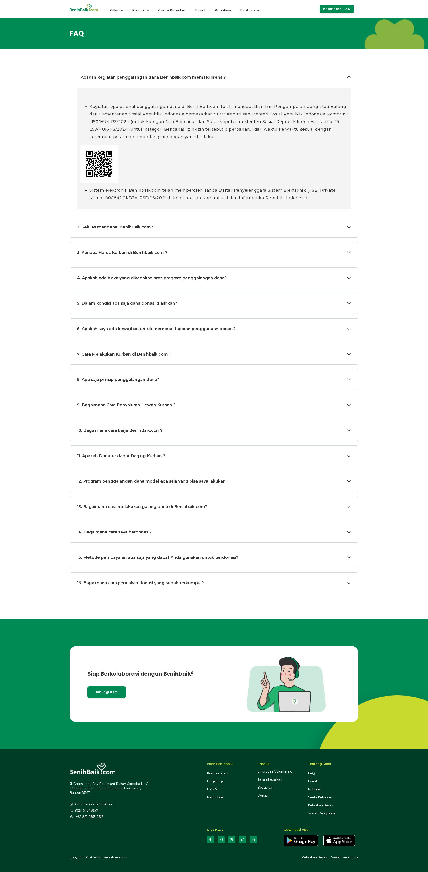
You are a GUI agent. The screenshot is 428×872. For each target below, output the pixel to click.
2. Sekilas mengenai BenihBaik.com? (115, 227)
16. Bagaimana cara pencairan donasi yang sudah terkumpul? (140, 582)
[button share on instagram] (221, 839)
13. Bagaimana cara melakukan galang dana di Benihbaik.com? (142, 506)
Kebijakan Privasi (321, 805)
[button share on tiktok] (242, 839)
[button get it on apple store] (339, 840)
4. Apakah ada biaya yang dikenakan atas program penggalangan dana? (152, 278)
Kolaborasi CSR (337, 9)
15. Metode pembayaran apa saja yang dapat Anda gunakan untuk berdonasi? (157, 557)
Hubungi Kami (107, 692)
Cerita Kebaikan (320, 797)
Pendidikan (215, 797)
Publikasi (314, 789)
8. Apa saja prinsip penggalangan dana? (118, 379)
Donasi (262, 796)
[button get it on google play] (301, 840)
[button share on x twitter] (231, 839)
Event (312, 781)
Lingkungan (216, 781)
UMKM (212, 789)
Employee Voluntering (274, 771)
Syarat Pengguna (321, 813)
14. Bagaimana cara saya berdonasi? (114, 532)
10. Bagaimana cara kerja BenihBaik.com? (120, 430)
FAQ (311, 773)
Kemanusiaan (217, 773)
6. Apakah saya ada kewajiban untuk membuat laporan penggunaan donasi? (156, 328)
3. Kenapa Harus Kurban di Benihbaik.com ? (122, 252)
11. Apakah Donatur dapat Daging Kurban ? (121, 455)
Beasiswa (264, 788)
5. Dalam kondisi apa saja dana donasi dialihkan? (127, 303)
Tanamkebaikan (269, 779)
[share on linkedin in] (253, 839)
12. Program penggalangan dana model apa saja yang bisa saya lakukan (151, 481)
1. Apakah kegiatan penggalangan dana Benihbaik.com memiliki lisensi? (151, 77)
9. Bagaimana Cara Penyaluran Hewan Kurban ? (126, 405)
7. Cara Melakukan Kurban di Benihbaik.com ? (124, 354)
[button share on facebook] (210, 839)
